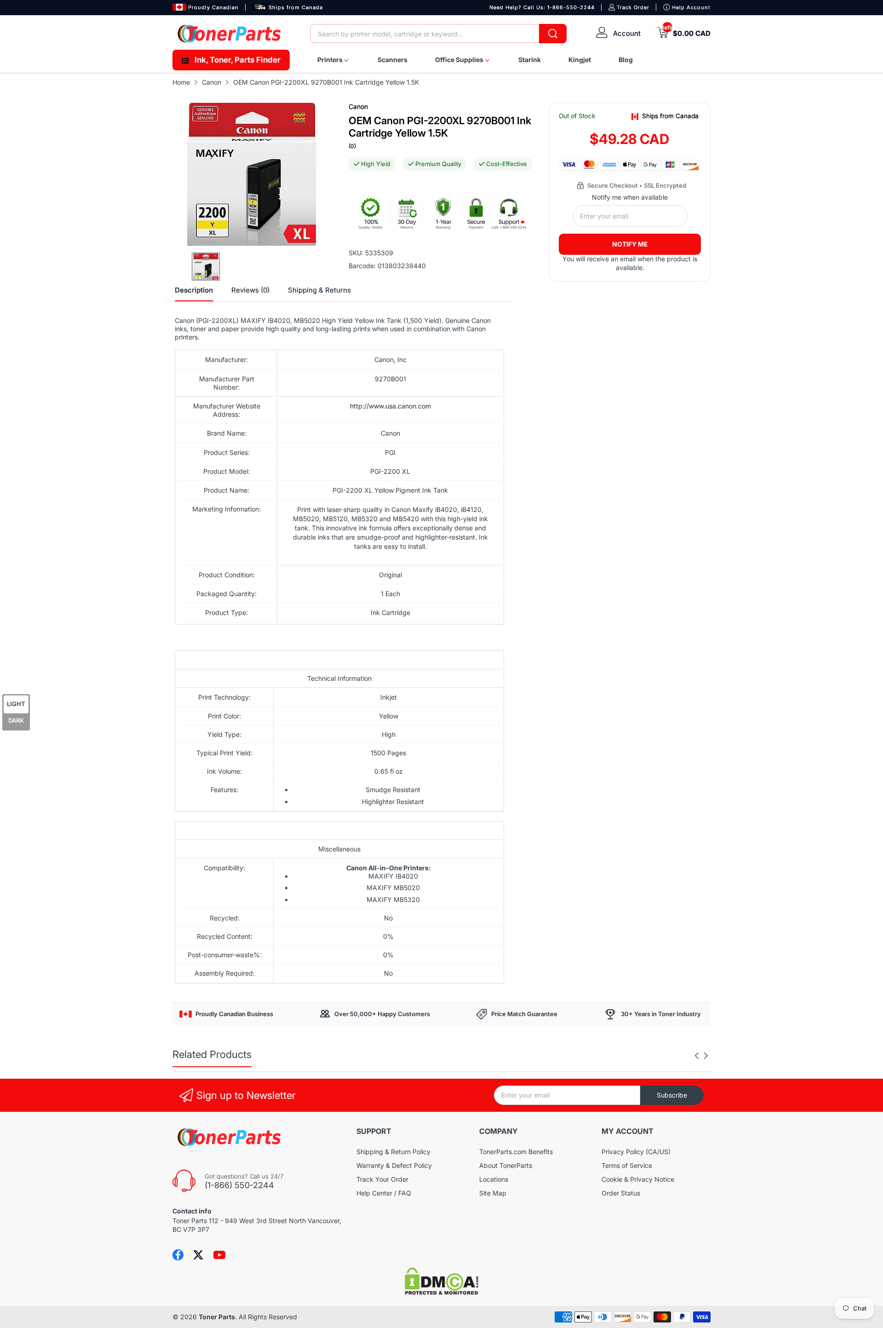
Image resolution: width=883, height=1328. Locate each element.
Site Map (492, 1193)
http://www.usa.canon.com (390, 406)
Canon (358, 106)
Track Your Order (382, 1179)
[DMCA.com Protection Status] (441, 1292)
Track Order (633, 7)
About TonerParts (505, 1165)
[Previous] (706, 1056)
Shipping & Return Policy (393, 1152)
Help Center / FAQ (383, 1193)
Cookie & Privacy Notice (638, 1179)
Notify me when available (630, 197)
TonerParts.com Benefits (516, 1152)
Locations (493, 1179)
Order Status (621, 1193)
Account (627, 33)
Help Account (691, 7)
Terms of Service (627, 1165)
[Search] (553, 33)
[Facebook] (177, 1254)
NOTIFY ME (630, 244)
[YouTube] (219, 1254)
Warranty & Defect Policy (394, 1165)
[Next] (696, 1056)
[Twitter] (198, 1254)
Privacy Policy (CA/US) (636, 1152)
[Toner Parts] (229, 33)
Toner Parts (217, 1317)
